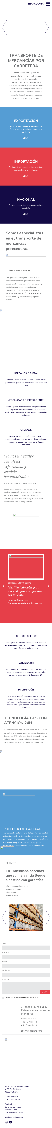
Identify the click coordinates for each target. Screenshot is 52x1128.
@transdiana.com (33, 1030)
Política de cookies (12, 1110)
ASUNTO (5, 953)
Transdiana (35, 3)
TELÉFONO (6, 971)
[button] (3, 586)
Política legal (10, 1104)
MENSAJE (5, 980)
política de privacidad (29, 997)
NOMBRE (5, 943)
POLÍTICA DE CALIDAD (22, 829)
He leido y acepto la (22, 997)
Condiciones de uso (13, 1107)
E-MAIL (4, 962)
